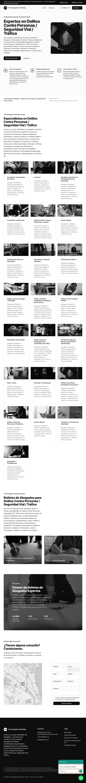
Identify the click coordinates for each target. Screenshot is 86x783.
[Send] (80, 771)
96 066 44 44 (66, 8)
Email (55, 674)
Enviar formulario (66, 703)
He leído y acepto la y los (67, 698)
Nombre (56, 666)
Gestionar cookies (77, 2)
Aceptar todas (64, 2)
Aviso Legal (67, 732)
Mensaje (56, 688)
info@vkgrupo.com (43, 740)
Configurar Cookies (70, 745)
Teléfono (70, 674)
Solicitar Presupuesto (11, 58)
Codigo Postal (57, 681)
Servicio (70, 666)
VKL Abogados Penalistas (17, 8)
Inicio (44, 8)
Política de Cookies (70, 735)
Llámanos (26, 58)
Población (71, 681)
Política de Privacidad (73, 697)
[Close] (81, 762)
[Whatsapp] (80, 777)
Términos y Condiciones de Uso (65, 699)
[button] (22, 684)
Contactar (76, 8)
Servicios (51, 8)
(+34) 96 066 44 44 (43, 737)
